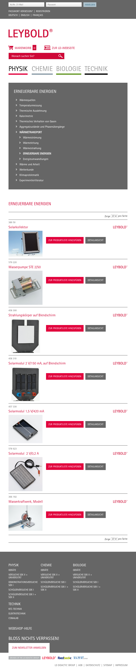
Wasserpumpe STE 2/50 (24, 267)
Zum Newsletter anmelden (29, 647)
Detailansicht (95, 240)
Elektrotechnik (17, 613)
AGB (80, 665)
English (25, 15)
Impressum (121, 665)
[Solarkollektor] (25, 244)
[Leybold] (30, 20)
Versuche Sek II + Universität (17, 576)
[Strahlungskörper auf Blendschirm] (25, 336)
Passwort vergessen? (20, 11)
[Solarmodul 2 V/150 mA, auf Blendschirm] (25, 384)
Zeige (107, 216)
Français (38, 15)
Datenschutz (93, 665)
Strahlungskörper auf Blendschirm (32, 315)
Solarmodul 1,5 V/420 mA (26, 411)
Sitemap (107, 665)
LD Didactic (24, 658)
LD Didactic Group (65, 665)
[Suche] (60, 56)
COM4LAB (13, 618)
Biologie (79, 565)
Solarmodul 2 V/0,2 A (23, 453)
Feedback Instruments (65, 658)
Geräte (12, 570)
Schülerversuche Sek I (21, 589)
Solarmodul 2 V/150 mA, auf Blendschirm (37, 363)
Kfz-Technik (15, 608)
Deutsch (13, 15)
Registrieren (43, 11)
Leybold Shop (49, 658)
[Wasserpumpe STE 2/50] (25, 288)
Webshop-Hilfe (20, 628)
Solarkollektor (18, 227)
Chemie (46, 565)
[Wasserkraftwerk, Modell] (25, 518)
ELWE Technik (80, 658)
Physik (13, 565)
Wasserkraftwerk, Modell (25, 501)
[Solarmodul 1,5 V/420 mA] (25, 429)
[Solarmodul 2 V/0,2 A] (25, 474)
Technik (14, 604)
